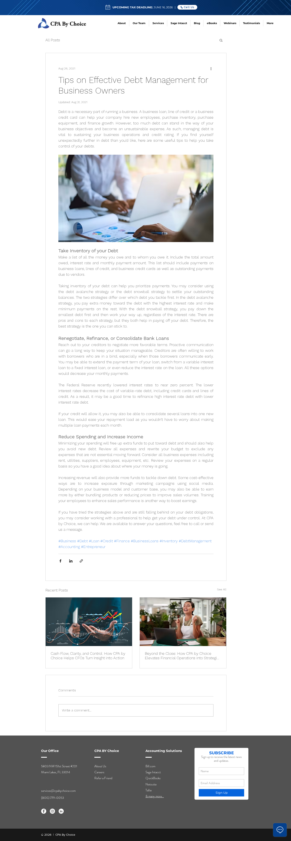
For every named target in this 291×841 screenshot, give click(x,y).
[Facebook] (43, 811)
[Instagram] (52, 811)
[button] (221, 40)
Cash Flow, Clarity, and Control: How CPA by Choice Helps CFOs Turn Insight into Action (88, 655)
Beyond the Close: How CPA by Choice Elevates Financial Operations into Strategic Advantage (182, 655)
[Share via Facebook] (60, 561)
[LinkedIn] (61, 811)
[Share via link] (81, 561)
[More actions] (210, 68)
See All (221, 589)
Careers (99, 772)
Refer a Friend (103, 778)
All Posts (52, 40)
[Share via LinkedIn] (71, 561)
